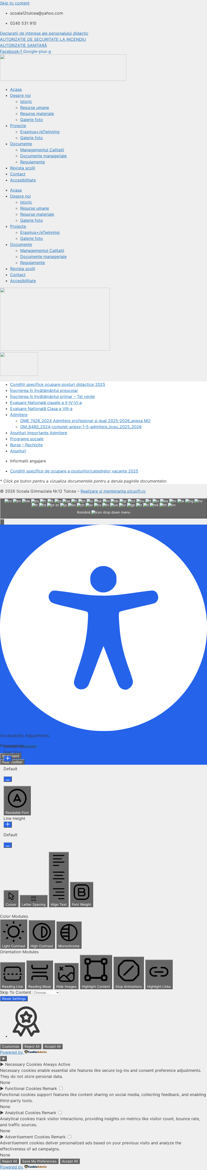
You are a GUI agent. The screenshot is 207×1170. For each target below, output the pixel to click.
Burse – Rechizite (26, 444)
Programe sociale (26, 438)
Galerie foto (31, 119)
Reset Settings (14, 999)
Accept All (53, 1046)
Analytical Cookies (23, 1112)
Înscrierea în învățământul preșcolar (44, 390)
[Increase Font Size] (8, 758)
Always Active (56, 1064)
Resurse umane (34, 107)
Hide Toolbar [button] (12, 762)
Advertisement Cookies (27, 1136)
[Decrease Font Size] (8, 779)
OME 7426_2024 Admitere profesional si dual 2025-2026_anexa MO (85, 420)
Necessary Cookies (23, 1064)
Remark (50, 1088)
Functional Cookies (23, 1088)
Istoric (26, 101)
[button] (2, 522)
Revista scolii (22, 167)
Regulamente (32, 161)
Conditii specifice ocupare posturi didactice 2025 (57, 384)
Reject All (31, 1046)
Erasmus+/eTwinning (40, 131)
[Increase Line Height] (8, 824)
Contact (17, 173)
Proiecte (18, 125)
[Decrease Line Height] (8, 845)
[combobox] (103, 508)
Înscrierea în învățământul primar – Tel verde (52, 396)
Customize (10, 1046)
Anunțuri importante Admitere (38, 432)
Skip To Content (16, 992)
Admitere (19, 414)
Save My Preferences (39, 1161)
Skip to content (15, 3)
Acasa (16, 89)
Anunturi (18, 450)
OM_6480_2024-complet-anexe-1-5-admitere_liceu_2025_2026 (81, 426)
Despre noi (20, 95)
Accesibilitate (23, 179)
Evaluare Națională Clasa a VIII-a (41, 408)
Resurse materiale (37, 113)
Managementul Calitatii (42, 149)
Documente (21, 143)
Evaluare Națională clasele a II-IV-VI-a (46, 402)
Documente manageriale (43, 155)
